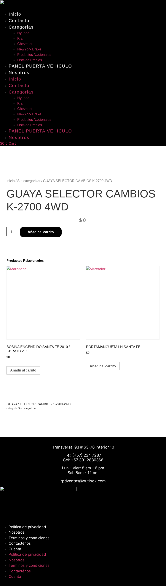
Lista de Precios (29, 60)
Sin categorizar (28, 181)
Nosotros (19, 72)
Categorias (21, 27)
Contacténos (20, 543)
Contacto (19, 20)
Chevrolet (24, 44)
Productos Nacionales (34, 55)
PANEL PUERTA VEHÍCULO (40, 66)
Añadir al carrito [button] (23, 370)
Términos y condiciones (29, 538)
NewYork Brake (29, 49)
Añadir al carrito (41, 232)
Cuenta (15, 549)
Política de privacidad (27, 527)
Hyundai (23, 33)
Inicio (15, 14)
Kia (19, 38)
